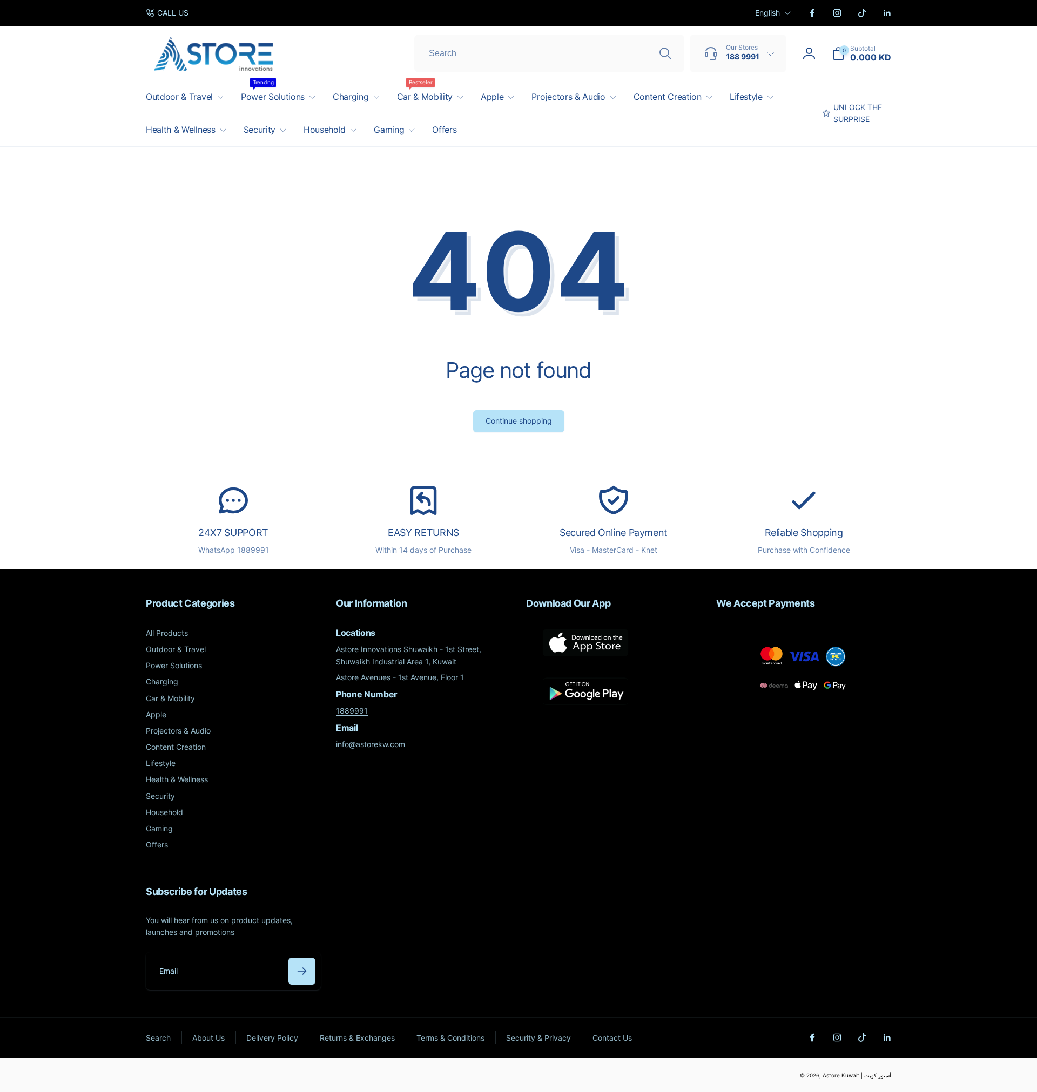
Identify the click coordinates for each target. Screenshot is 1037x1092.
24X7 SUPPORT (233, 532)
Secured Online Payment (614, 532)
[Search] (665, 53)
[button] (861, 53)
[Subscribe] (301, 971)
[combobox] (549, 53)
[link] (167, 13)
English (767, 12)
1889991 (352, 710)
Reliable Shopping (804, 532)
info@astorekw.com (370, 744)
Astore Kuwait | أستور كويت (857, 1075)
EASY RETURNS (423, 532)
